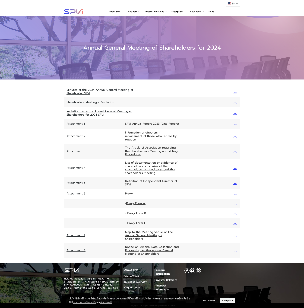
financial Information (163, 288)
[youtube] (192, 270)
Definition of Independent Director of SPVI (151, 183)
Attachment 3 (75, 151)
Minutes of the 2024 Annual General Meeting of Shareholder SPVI (99, 91)
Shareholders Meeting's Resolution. (90, 102)
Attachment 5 (75, 183)
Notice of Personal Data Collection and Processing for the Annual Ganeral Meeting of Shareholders (152, 250)
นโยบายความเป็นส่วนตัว (84, 302)
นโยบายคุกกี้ (106, 302)
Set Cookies (209, 300)
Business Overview (135, 282)
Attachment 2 (75, 136)
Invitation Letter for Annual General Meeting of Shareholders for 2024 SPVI (99, 113)
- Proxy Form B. (135, 213)
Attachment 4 (76, 167)
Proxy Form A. (136, 203)
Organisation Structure (132, 289)
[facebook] (187, 270)
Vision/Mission (133, 276)
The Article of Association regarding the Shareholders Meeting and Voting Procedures (151, 151)
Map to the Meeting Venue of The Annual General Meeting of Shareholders (149, 235)
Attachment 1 (75, 123)
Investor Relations (166, 280)
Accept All (227, 300)
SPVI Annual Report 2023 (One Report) (152, 123)
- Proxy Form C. (136, 223)
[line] (198, 270)
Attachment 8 (76, 250)
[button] (233, 3)
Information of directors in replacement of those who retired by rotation (151, 136)
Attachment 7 (75, 235)
